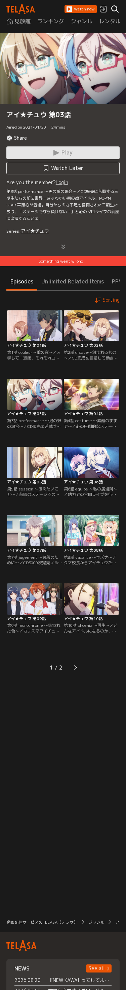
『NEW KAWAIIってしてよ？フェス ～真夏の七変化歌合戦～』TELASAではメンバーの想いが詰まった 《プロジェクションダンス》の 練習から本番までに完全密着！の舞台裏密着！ (80, 980)
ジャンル (96, 922)
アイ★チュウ (35, 231)
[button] (81, 9)
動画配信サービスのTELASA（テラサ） (42, 922)
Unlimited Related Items (72, 281)
